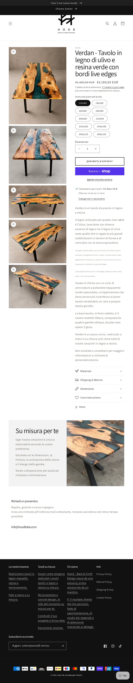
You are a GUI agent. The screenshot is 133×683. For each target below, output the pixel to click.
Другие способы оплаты (99, 179)
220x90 (100, 118)
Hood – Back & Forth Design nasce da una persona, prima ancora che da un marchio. (80, 583)
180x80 (100, 110)
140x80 (100, 103)
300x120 (101, 134)
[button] (10, 23)
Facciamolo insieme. (50, 628)
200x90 (83, 118)
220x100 (83, 126)
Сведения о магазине (92, 198)
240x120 (83, 134)
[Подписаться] (62, 646)
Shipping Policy (105, 589)
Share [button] (82, 406)
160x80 (83, 110)
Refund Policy (104, 581)
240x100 (101, 126)
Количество (81, 141)
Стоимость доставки (113, 87)
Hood (59, 675)
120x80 (83, 103)
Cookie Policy (104, 597)
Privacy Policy (104, 574)
